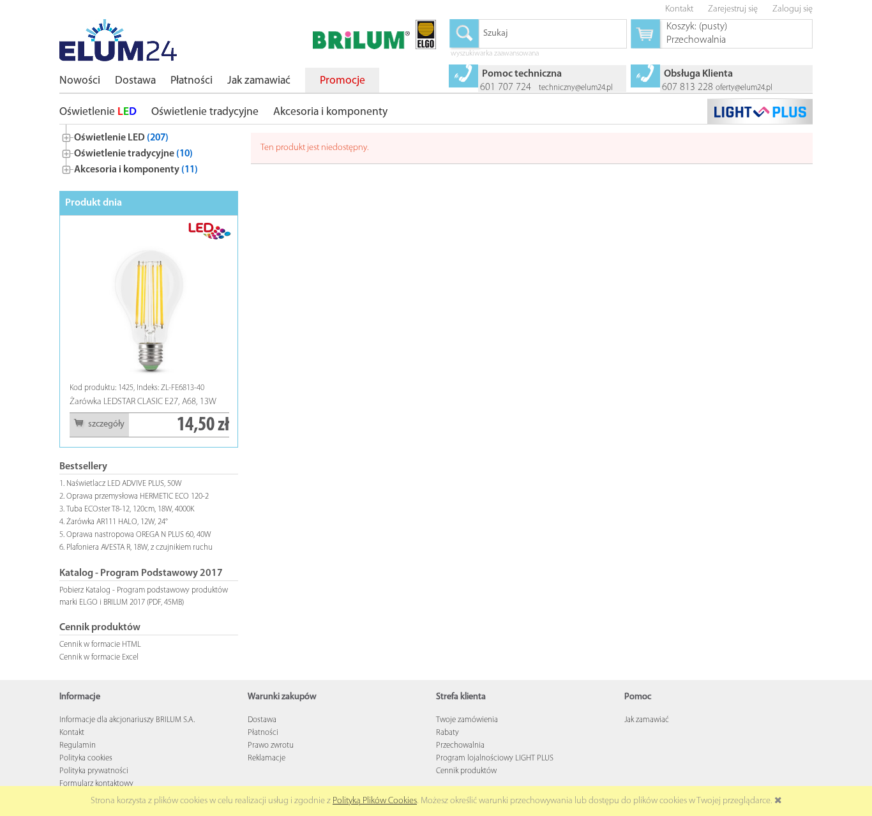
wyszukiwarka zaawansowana (495, 54)
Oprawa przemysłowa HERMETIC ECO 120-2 (137, 496)
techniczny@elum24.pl (576, 88)
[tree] (148, 151)
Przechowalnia (460, 745)
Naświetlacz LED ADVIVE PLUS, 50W (124, 484)
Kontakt (71, 733)
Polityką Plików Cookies (375, 801)
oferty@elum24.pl (744, 88)
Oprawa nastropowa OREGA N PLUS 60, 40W (138, 535)
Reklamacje (266, 758)
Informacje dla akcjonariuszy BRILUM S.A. (127, 720)
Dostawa (262, 720)
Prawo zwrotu (271, 745)
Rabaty (447, 733)
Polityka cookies (85, 758)
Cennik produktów (466, 771)
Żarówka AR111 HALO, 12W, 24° (117, 522)
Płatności (263, 733)
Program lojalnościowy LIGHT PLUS (494, 758)
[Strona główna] (118, 40)
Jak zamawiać (646, 720)
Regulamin (77, 745)
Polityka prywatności (93, 771)
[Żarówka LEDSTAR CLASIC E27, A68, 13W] (149, 302)
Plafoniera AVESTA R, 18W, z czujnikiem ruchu (139, 547)
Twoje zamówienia (467, 720)
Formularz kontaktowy (96, 784)
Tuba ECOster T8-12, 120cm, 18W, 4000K (130, 509)
